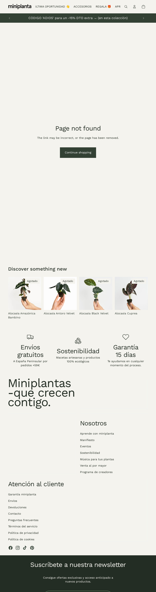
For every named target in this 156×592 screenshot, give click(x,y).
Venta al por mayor (93, 465)
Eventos (85, 446)
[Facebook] (10, 547)
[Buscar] (125, 6)
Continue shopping (78, 152)
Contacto (14, 513)
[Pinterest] (32, 547)
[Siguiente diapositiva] (143, 18)
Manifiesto (87, 440)
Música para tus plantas (97, 459)
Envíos (12, 500)
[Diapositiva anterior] (9, 18)
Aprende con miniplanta (97, 433)
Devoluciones (17, 507)
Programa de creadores (96, 472)
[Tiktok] (24, 547)
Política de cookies (21, 539)
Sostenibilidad (90, 452)
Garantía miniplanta (22, 494)
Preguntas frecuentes (23, 520)
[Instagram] (17, 547)
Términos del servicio (22, 526)
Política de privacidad (23, 532)
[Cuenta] (134, 6)
